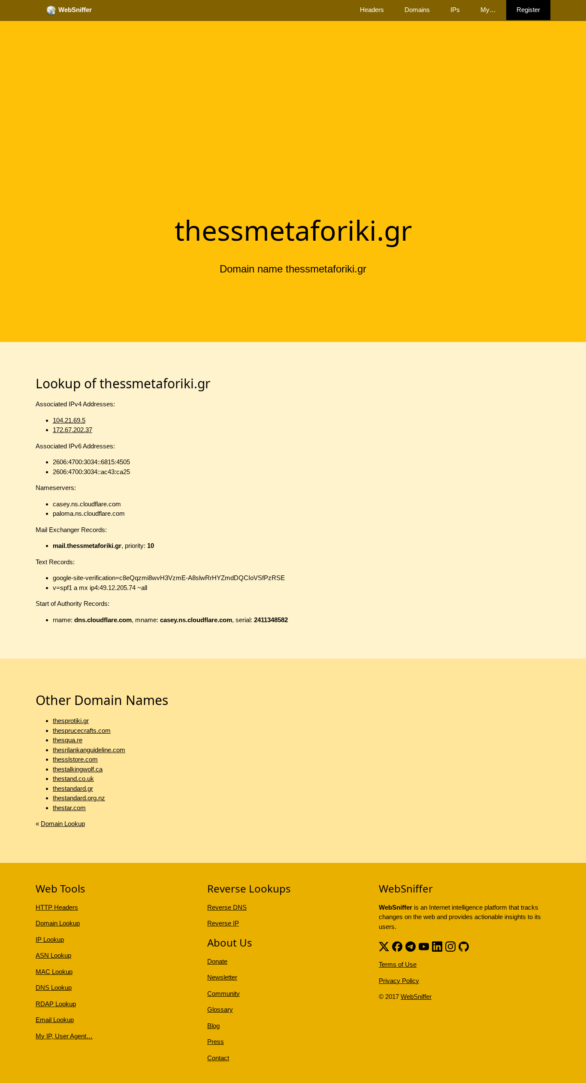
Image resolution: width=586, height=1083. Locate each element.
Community (223, 993)
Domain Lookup (63, 823)
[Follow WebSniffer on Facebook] (397, 945)
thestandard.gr (73, 788)
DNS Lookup (54, 987)
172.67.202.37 (72, 429)
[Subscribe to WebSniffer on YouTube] (424, 945)
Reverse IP (223, 923)
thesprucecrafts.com (82, 730)
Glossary (220, 1009)
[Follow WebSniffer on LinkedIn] (437, 945)
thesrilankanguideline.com (89, 749)
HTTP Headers (57, 907)
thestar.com (69, 807)
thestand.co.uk (73, 778)
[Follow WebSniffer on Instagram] (450, 945)
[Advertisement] (293, 143)
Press (215, 1041)
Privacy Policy (399, 980)
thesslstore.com (75, 759)
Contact (218, 1058)
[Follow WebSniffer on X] (384, 945)
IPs (455, 9)
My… (488, 9)
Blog (213, 1025)
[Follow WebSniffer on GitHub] (464, 945)
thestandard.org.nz (79, 798)
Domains (417, 9)
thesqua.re (67, 740)
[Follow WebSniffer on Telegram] (410, 945)
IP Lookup (50, 939)
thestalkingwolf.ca (78, 769)
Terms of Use (398, 964)
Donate (217, 961)
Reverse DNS (227, 907)
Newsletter (222, 977)
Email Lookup (55, 1019)
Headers (372, 9)
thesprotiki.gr (71, 720)
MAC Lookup (54, 971)
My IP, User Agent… (64, 1036)
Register (528, 9)
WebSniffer (416, 996)
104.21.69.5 (69, 420)
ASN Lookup (53, 955)
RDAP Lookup (56, 1003)
